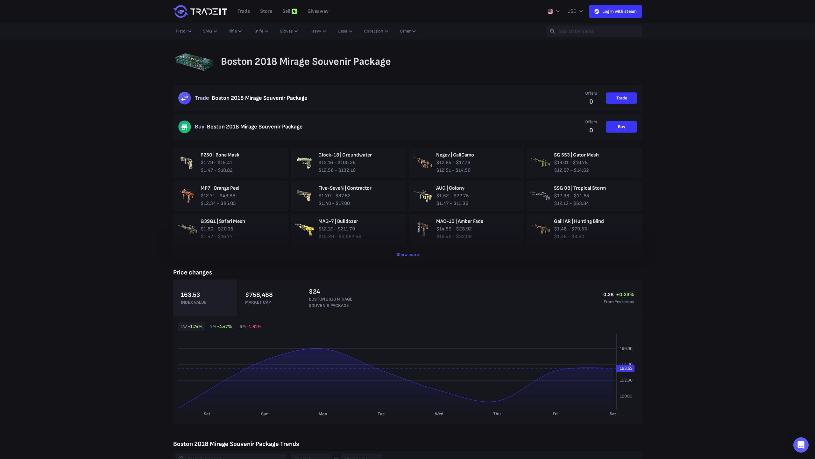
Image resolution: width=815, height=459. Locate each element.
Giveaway (318, 11)
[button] (801, 445)
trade (243, 11)
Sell (286, 11)
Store (266, 11)
